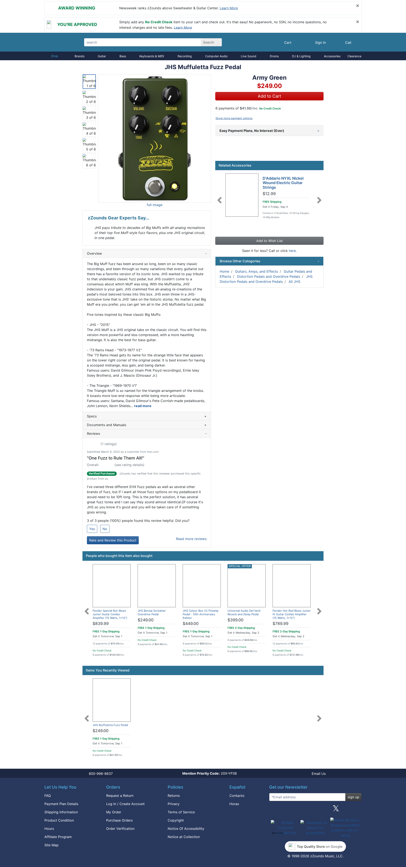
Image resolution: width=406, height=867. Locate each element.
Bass (122, 56)
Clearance (354, 56)
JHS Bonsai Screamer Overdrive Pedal (152, 612)
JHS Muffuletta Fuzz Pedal (110, 725)
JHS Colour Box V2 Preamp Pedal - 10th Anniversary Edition (200, 614)
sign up (353, 797)
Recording (185, 56)
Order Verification (120, 828)
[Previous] (219, 197)
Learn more (229, 8)
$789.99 (280, 623)
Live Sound (248, 56)
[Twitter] (336, 810)
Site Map (51, 845)
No (105, 529)
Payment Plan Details (61, 804)
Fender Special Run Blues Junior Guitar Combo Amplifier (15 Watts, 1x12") (110, 614)
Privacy (174, 804)
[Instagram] (315, 810)
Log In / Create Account (125, 804)
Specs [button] (147, 416)
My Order (113, 812)
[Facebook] (294, 810)
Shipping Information (61, 812)
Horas (234, 804)
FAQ (47, 795)
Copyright (176, 820)
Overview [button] (147, 253)
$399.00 (235, 620)
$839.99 (101, 623)
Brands (79, 56)
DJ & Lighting (301, 56)
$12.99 (269, 193)
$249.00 (146, 620)
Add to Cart (269, 96)
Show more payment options (233, 118)
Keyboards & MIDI (151, 56)
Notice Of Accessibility (186, 828)
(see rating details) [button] (129, 465)
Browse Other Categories (269, 261)
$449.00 (191, 623)
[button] (154, 138)
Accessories (332, 56)
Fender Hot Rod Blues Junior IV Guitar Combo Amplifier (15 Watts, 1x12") (292, 614)
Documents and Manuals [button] (147, 425)
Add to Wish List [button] (269, 241)
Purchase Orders (119, 820)
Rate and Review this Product (112, 540)
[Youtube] (357, 810)
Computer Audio (216, 56)
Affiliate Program (58, 837)
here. (293, 251)
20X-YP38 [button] (209, 773)
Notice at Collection (184, 837)
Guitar (102, 56)
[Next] (319, 197)
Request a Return (119, 795)
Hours (49, 828)
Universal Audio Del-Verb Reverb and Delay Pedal (244, 612)
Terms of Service (181, 812)
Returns (174, 795)
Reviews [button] (147, 433)
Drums (274, 56)
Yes (92, 529)
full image (154, 205)
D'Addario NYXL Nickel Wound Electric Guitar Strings (283, 183)
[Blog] (274, 810)
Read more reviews (191, 539)
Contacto (236, 795)
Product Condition (59, 820)
